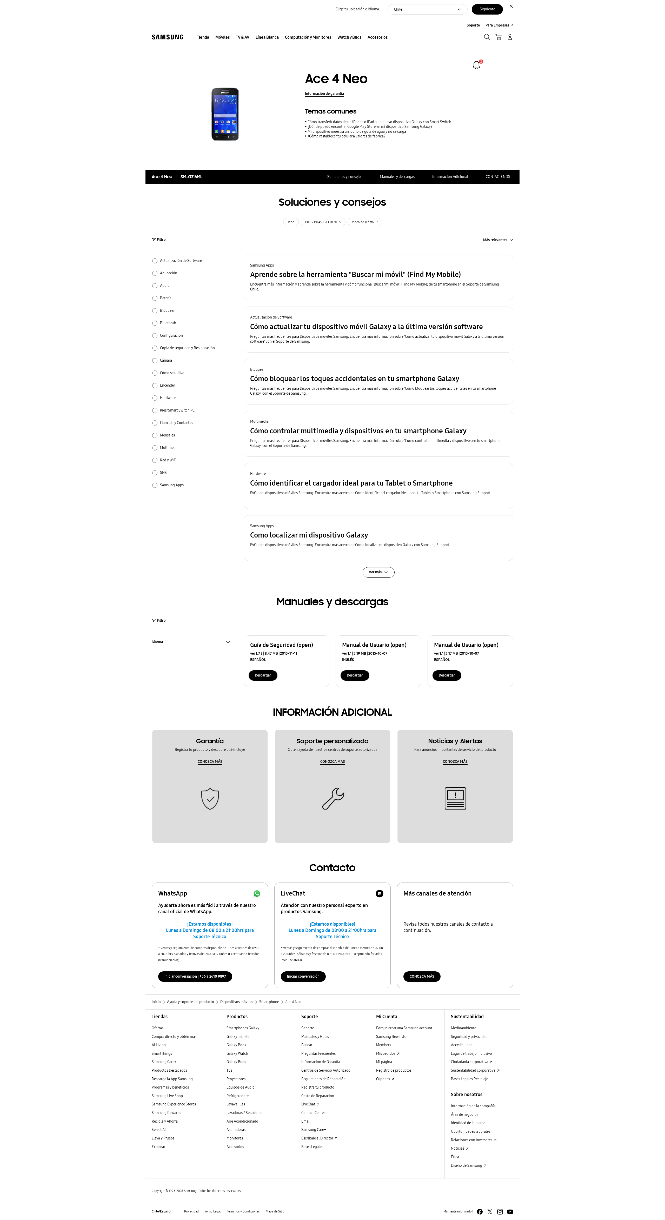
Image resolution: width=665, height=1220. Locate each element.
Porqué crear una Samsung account (404, 1028)
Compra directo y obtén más (174, 1037)
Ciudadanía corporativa (470, 1062)
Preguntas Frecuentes (318, 1053)
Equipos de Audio (241, 1087)
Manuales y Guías (315, 1037)
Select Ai (159, 1130)
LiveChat (308, 1104)
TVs (229, 1070)
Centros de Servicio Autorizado (325, 1070)
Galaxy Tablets (238, 1037)
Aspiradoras (236, 1130)
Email (305, 1121)
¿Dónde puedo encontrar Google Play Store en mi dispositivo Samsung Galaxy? (370, 126)
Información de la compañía (473, 1106)
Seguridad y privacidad (469, 1037)
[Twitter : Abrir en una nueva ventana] (490, 1212)
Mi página (384, 1062)
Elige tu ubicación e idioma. (358, 9)
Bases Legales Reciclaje (469, 1079)
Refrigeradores (238, 1096)
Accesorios (235, 1147)
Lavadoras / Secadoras (244, 1113)
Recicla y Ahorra (165, 1121)
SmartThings (162, 1053)
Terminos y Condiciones (243, 1211)
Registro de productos (393, 1070)
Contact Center (313, 1113)
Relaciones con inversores (472, 1140)
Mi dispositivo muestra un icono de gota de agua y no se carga (357, 131)
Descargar (263, 675)
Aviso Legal (213, 1211)
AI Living (159, 1045)
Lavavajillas (236, 1104)
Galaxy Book (236, 1045)
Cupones (383, 1079)
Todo (291, 222)
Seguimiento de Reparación (323, 1079)
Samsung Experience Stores (174, 1104)
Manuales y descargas (397, 177)
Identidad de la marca (468, 1123)
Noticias (458, 1148)
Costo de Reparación (317, 1096)
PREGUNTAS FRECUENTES (323, 222)
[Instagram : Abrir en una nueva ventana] (500, 1212)
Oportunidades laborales (470, 1131)
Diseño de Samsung (467, 1165)
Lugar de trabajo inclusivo (471, 1053)
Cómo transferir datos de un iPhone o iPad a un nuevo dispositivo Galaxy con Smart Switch (379, 122)
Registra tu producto (317, 1087)
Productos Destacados (169, 1070)
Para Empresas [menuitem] (497, 25)
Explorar (158, 1147)
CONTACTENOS (498, 177)
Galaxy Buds (236, 1062)
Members (383, 1045)
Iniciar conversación (303, 976)
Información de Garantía (320, 1062)
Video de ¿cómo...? (365, 222)
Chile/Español (161, 1211)
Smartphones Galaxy (243, 1028)
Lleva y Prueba (163, 1138)
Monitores (235, 1138)
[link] (476, 65)
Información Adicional (450, 177)
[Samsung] (167, 37)
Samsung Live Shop (167, 1096)
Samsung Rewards (166, 1113)
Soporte (307, 1028)
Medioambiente (463, 1028)
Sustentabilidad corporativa (473, 1070)
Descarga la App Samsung (172, 1079)
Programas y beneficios (170, 1087)
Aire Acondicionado (242, 1121)
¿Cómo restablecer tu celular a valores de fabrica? (346, 136)
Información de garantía (324, 93)
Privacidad (191, 1211)
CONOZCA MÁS (210, 761)
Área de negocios (464, 1114)
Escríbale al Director (317, 1138)
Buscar (306, 1045)
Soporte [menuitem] (473, 25)
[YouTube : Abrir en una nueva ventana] (510, 1212)
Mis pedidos (386, 1053)
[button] (378, 278)
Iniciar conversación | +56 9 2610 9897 (195, 976)
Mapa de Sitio (275, 1211)
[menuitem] (203, 37)
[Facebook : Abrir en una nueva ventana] (480, 1212)
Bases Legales (312, 1147)
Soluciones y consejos (344, 177)
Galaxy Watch (237, 1053)
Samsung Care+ (164, 1062)
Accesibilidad (462, 1045)
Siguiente (487, 9)
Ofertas (157, 1028)
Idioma (157, 642)
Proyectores (236, 1079)
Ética (455, 1157)
